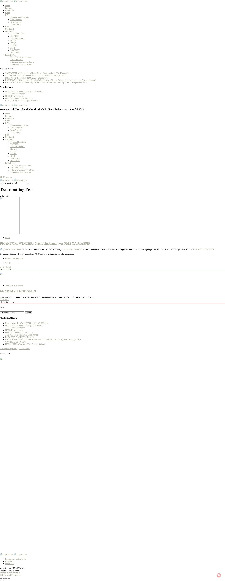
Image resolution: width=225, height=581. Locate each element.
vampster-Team (16, 59)
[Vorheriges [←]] (1, 580)
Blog (7, 27)
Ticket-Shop (15, 24)
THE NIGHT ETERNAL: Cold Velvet (21, 335)
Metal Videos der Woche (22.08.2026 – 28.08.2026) (26, 78)
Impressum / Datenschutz (15, 559)
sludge (8, 263)
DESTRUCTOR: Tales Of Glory (19, 98)
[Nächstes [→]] (4, 580)
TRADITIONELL (18, 34)
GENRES (9, 31)
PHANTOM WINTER (204, 249)
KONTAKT (10, 55)
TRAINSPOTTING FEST (74, 249)
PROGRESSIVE (17, 38)
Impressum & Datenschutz (21, 64)
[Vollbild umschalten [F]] (6, 578)
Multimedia (10, 29)
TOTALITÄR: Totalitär (15, 94)
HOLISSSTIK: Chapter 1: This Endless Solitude (25, 344)
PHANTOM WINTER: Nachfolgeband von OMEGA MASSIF (45, 243)
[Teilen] (4, 578)
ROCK (13, 41)
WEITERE (15, 52)
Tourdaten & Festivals (19, 17)
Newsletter (9, 563)
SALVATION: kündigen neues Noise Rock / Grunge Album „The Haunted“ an (38, 73)
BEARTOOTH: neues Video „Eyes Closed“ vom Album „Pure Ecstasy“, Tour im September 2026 (46, 82)
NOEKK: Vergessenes (14, 96)
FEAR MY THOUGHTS (18, 291)
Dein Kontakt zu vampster (21, 57)
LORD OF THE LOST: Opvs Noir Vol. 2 (22, 101)
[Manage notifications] (219, 575)
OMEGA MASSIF (13, 249)
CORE (13, 43)
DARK (13, 45)
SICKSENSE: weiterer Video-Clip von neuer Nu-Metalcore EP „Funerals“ (36, 75)
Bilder (7, 12)
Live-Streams (15, 22)
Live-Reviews (16, 20)
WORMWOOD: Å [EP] (15, 342)
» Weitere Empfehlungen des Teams (15, 349)
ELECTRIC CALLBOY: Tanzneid (20, 337)
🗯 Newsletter (6, 177)
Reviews (8, 8)
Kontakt (8, 561)
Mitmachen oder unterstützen (22, 62)
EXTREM (14, 36)
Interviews (9, 10)
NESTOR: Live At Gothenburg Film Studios (23, 91)
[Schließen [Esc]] (1, 578)
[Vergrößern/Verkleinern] (9, 578)
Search (28, 313)
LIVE (7, 15)
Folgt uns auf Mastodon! (10, 575)
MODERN (15, 50)
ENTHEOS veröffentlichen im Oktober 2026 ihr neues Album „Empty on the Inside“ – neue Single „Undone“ (50, 80)
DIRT (12, 48)
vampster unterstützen (10, 573)
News (7, 5)
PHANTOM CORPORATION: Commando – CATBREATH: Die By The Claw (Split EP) (43, 339)
